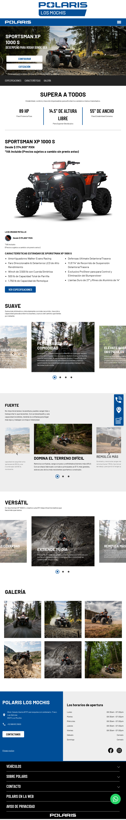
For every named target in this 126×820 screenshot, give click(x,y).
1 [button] (55, 377)
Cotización (24, 66)
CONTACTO (13, 786)
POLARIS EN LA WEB (20, 796)
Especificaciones (13, 80)
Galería (47, 80)
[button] (13, 353)
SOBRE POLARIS (16, 776)
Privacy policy (8, 750)
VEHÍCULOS (13, 766)
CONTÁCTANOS (13, 734)
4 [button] (71, 377)
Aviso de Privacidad (20, 806)
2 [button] (60, 377)
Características (33, 80)
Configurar (24, 59)
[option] (63, 347)
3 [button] (66, 377)
